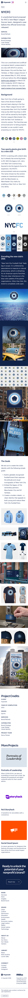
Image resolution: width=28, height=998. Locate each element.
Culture (3, 911)
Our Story (4, 940)
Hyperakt (4, 701)
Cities (3, 909)
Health (3, 919)
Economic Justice (7, 921)
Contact (3, 965)
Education (4, 915)
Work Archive (5, 954)
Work (3, 7)
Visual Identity (5, 44)
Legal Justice (5, 923)
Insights (3, 899)
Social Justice (5, 927)
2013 (2, 707)
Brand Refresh (5, 34)
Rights (3, 925)
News (3, 952)
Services (4, 895)
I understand (5, 995)
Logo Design (5, 42)
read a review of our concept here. (13, 88)
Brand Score (5, 901)
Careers (3, 944)
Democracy (5, 913)
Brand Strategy (6, 40)
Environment (5, 917)
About (3, 938)
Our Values (4, 942)
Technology (5, 929)
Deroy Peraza (5, 735)
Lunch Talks (5, 956)
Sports (3, 713)
